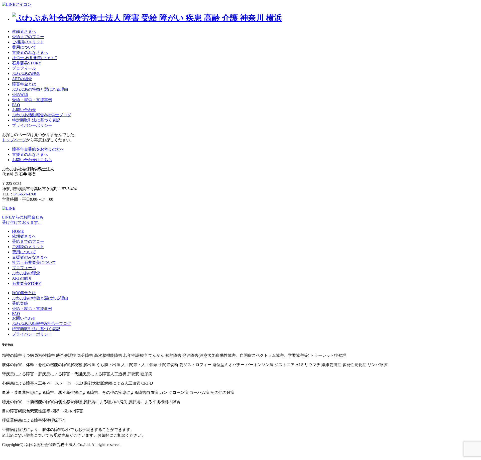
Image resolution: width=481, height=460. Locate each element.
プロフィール (24, 68)
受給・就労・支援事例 (32, 100)
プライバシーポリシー (32, 125)
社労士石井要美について (34, 262)
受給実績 (20, 94)
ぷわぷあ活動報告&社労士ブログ (41, 115)
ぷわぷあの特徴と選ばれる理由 (40, 89)
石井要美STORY (26, 63)
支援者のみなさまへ (30, 52)
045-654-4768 (25, 194)
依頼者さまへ (24, 31)
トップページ (14, 140)
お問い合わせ (24, 109)
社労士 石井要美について (34, 58)
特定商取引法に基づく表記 (36, 120)
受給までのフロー (28, 37)
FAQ (16, 105)
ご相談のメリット (28, 42)
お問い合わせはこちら (32, 160)
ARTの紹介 (22, 79)
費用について (24, 47)
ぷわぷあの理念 (26, 73)
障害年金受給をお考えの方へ (38, 149)
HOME (18, 231)
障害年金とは (24, 84)
